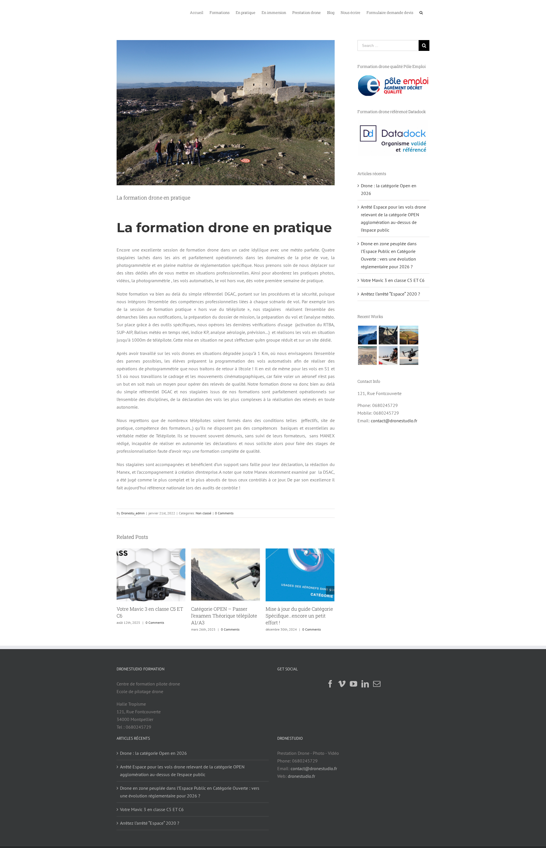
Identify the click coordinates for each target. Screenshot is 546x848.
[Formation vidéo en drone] (409, 355)
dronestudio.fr (301, 776)
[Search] (421, 12)
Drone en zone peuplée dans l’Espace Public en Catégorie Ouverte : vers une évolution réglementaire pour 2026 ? (189, 792)
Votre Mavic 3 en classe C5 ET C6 (393, 280)
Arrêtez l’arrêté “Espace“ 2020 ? (390, 294)
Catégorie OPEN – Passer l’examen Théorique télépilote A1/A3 (150, 616)
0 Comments (224, 513)
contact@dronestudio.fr (394, 420)
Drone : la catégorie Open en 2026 (153, 753)
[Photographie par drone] (409, 335)
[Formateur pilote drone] (388, 355)
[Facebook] (330, 683)
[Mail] (376, 683)
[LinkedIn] (365, 683)
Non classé (203, 513)
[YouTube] (353, 683)
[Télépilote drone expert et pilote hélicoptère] (367, 335)
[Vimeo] (342, 683)
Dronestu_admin (133, 513)
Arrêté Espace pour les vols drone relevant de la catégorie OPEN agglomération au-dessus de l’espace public (182, 770)
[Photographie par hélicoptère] (388, 335)
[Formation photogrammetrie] (367, 355)
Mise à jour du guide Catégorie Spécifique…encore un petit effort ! (224, 616)
